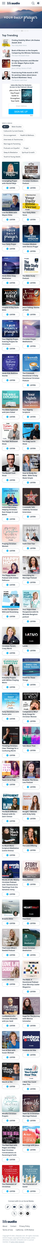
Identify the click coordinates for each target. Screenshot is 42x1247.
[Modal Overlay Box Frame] (21, 623)
